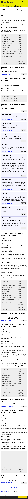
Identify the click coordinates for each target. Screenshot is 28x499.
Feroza (12, 491)
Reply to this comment (7, 119)
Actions (23, 74)
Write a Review (14, 488)
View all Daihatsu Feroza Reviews (14, 486)
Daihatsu (7, 491)
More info (12, 497)
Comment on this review (7, 74)
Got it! (23, 497)
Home (2, 491)
